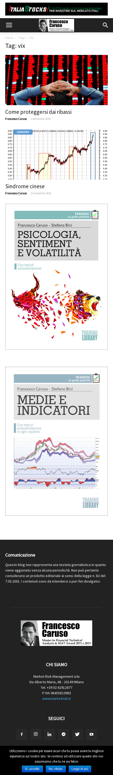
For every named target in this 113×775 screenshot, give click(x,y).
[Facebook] (22, 734)
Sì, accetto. (32, 769)
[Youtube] (91, 734)
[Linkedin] (49, 734)
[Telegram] (63, 734)
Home (9, 38)
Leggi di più (79, 769)
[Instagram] (35, 734)
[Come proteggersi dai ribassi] (56, 80)
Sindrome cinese (25, 186)
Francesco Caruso (16, 119)
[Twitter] (77, 734)
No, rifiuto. (56, 769)
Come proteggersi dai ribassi (38, 111)
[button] (105, 25)
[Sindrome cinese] (56, 154)
